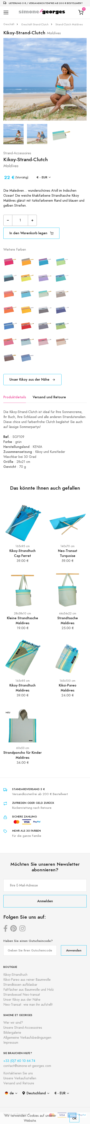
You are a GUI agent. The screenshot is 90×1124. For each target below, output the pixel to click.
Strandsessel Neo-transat (21, 994)
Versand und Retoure (49, 397)
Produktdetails (14, 397)
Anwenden (73, 950)
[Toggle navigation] (6, 12)
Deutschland (36, 1093)
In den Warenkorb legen (28, 233)
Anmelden (45, 901)
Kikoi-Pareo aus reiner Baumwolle (27, 979)
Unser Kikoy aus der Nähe (29, 379)
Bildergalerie (12, 1032)
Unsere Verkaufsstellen (19, 1078)
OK (74, 1118)
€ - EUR (42, 177)
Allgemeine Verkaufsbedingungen (27, 1037)
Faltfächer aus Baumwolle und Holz (28, 989)
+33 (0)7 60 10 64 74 (19, 1061)
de (12, 1093)
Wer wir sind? (13, 1022)
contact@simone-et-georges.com (27, 1066)
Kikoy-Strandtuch (15, 974)
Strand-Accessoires (17, 153)
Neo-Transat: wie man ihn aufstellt (28, 1004)
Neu (8, 712)
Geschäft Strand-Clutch (35, 24)
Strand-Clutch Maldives (69, 24)
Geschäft (8, 24)
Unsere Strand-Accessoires (22, 1027)
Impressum (10, 1042)
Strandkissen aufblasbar (20, 984)
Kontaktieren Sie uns (18, 1073)
